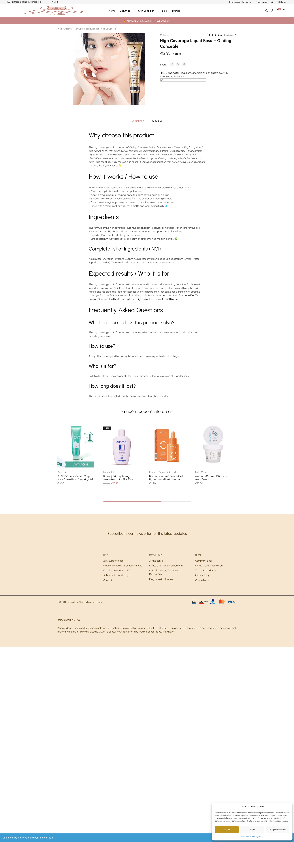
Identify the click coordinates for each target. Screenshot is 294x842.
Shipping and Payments (239, 2)
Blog (164, 10)
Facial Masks (201, 472)
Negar (252, 829)
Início (59, 29)
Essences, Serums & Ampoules (163, 472)
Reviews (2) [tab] (156, 120)
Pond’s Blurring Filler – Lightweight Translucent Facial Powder (145, 299)
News (112, 10)
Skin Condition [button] (146, 10)
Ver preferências (277, 829)
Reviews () (230, 35)
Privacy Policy (257, 836)
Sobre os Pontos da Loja (116, 575)
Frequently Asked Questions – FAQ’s (122, 565)
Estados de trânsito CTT (116, 570)
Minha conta (156, 560)
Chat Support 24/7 (264, 2)
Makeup (68, 29)
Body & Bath (109, 472)
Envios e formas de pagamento (166, 565)
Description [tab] (138, 120)
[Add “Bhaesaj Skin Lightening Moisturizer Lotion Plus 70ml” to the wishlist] (126, 463)
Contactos (109, 580)
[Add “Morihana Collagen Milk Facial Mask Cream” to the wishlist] (217, 463)
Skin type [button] (125, 10)
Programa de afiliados (161, 579)
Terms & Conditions (206, 570)
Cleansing (62, 472)
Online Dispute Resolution (209, 565)
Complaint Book (203, 560)
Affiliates (282, 2)
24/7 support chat (113, 560)
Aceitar (226, 829)
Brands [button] (176, 10)
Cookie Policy (245, 836)
